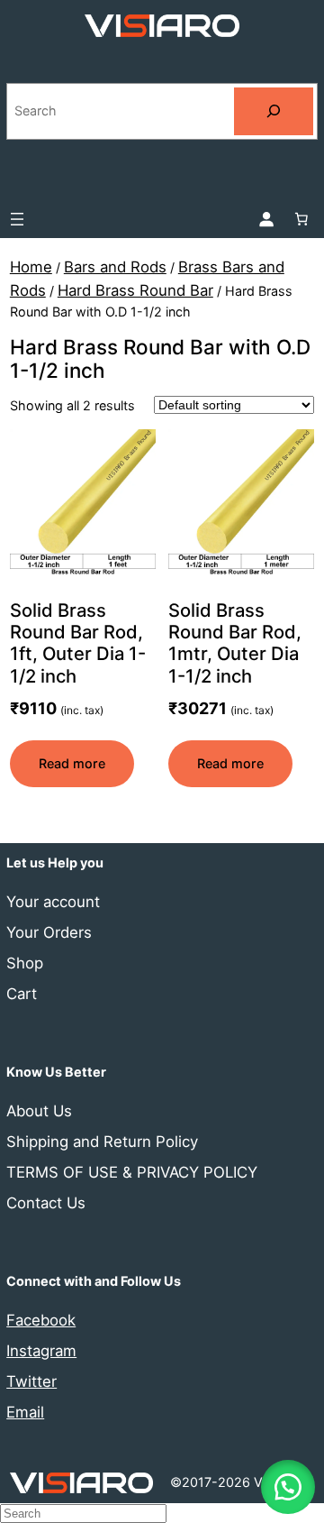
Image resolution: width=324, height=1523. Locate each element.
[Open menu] (17, 219)
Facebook (41, 1320)
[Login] (266, 219)
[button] (288, 1487)
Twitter (31, 1381)
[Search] (273, 111)
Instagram (41, 1351)
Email (25, 1412)
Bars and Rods (115, 267)
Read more (72, 763)
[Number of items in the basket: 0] (301, 219)
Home (31, 267)
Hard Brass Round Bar (135, 290)
